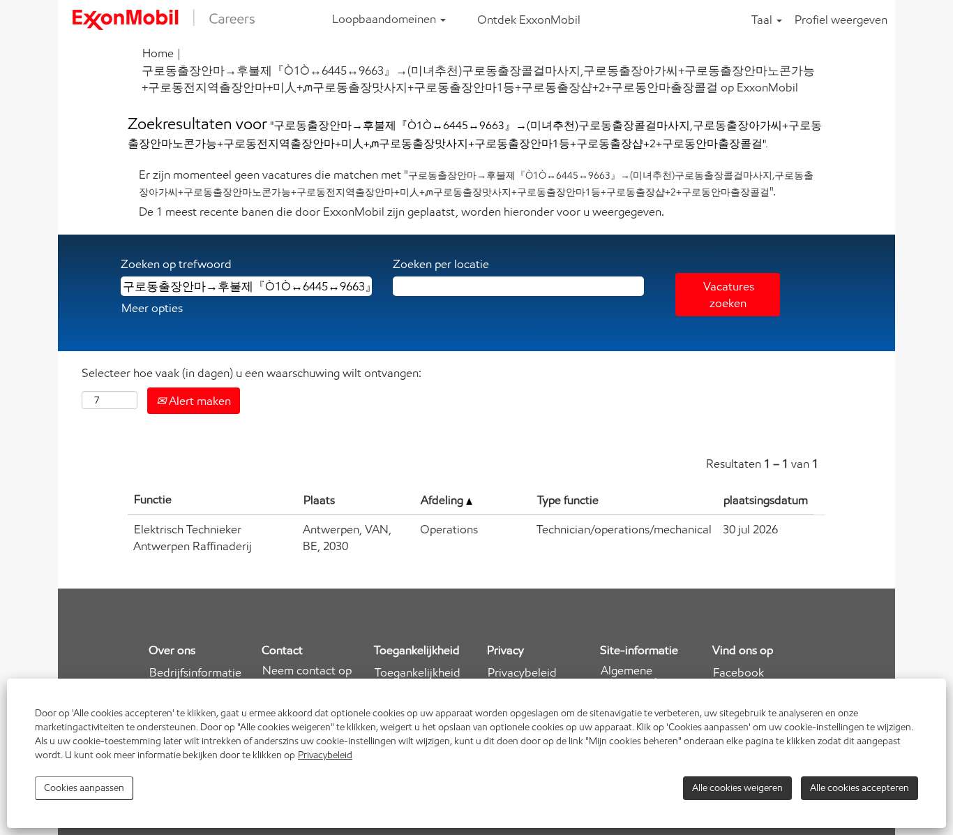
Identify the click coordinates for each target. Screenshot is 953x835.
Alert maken (198, 401)
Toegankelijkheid (417, 672)
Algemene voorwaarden (635, 676)
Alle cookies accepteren (859, 788)
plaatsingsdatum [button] (765, 500)
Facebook (738, 672)
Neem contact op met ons (307, 676)
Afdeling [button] (443, 500)
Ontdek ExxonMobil (528, 20)
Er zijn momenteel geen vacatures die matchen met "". (476, 183)
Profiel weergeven (841, 20)
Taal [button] (763, 20)
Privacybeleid (325, 755)
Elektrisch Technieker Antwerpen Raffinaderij (192, 537)
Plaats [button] (319, 500)
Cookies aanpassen (84, 788)
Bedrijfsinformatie (195, 672)
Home (158, 53)
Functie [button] (153, 499)
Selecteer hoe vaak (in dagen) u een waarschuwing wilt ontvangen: (251, 373)
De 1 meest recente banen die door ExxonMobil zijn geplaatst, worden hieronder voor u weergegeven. (401, 212)
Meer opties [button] (152, 308)
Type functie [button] (568, 500)
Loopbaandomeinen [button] (385, 19)
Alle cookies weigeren (737, 788)
